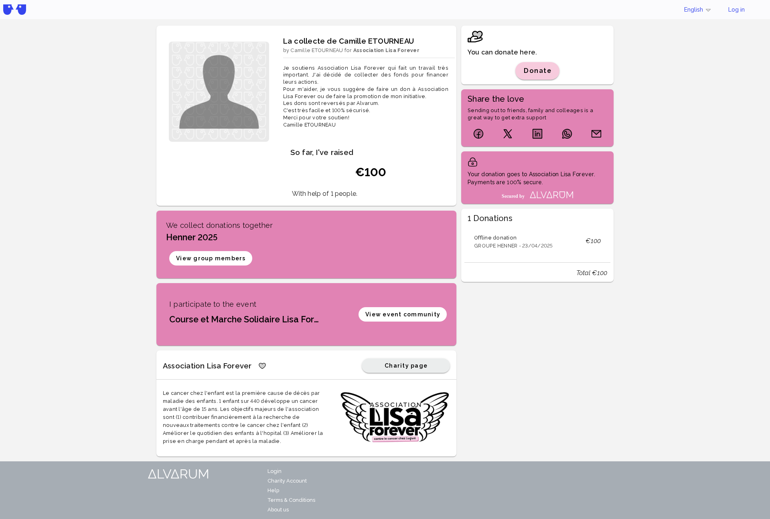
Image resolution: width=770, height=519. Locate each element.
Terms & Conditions (291, 500)
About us (278, 510)
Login (274, 471)
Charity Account (287, 481)
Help (273, 490)
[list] (537, 241)
